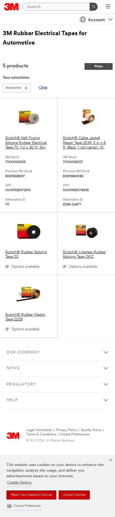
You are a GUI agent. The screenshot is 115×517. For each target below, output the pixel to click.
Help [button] (12, 400)
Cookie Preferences (74, 434)
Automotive (13, 87)
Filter (98, 66)
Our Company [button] (23, 352)
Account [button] (96, 20)
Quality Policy (91, 430)
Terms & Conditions (41, 434)
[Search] (94, 7)
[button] (24, 506)
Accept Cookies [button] (74, 495)
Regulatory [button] (21, 384)
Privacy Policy (66, 430)
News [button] (13, 368)
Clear (43, 88)
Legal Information (39, 430)
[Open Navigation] (108, 7)
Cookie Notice (19, 483)
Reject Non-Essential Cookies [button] (31, 495)
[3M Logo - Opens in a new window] (11, 7)
